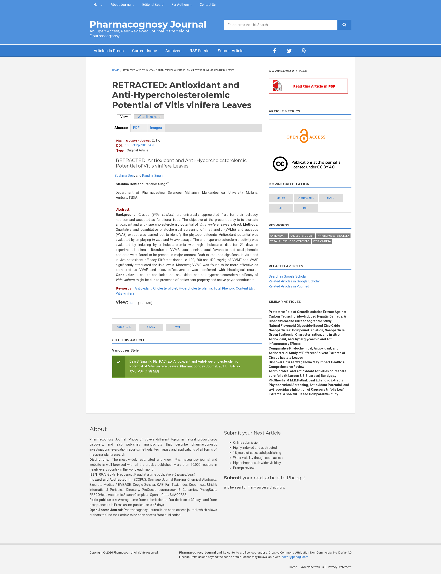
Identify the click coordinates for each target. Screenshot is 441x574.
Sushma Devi (124, 175)
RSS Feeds (199, 50)
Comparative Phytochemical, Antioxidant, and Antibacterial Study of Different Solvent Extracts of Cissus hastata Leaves (307, 353)
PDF (133, 303)
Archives (173, 50)
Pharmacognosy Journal (148, 24)
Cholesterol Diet (165, 288)
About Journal (121, 4)
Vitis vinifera (125, 293)
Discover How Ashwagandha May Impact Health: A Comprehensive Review (307, 364)
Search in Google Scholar (288, 276)
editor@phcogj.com (295, 557)
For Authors (180, 4)
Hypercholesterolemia (195, 288)
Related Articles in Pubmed (289, 286)
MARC (330, 197)
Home (98, 4)
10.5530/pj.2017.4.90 (140, 145)
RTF (305, 208)
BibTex (151, 327)
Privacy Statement (339, 566)
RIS (281, 208)
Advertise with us (312, 566)
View (125, 117)
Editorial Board (153, 4)
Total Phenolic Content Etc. (234, 288)
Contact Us (208, 4)
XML (178, 327)
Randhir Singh (152, 175)
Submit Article (230, 50)
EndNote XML (305, 197)
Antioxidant (143, 288)
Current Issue (144, 50)
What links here (149, 117)
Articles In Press (109, 50)
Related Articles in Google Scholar (294, 281)
